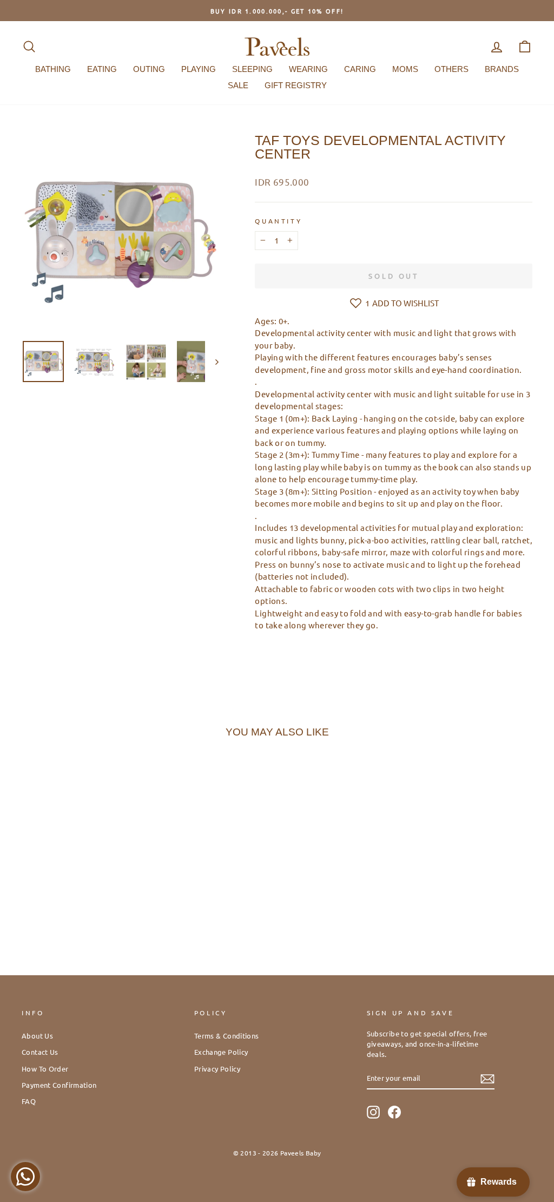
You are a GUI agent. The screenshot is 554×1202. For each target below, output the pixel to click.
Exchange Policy (221, 1051)
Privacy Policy (217, 1068)
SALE (238, 85)
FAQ (29, 1101)
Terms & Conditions (226, 1035)
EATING (102, 69)
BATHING (53, 69)
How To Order (45, 1068)
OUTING (149, 69)
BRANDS (502, 69)
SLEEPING (252, 69)
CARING (360, 69)
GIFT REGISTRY (296, 85)
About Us (37, 1035)
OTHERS (451, 69)
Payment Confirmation (59, 1084)
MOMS (405, 69)
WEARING (308, 69)
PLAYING (198, 69)
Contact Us (40, 1051)
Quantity (278, 220)
